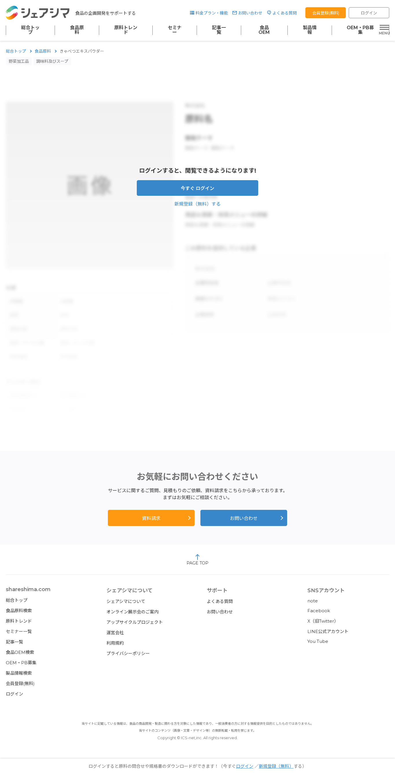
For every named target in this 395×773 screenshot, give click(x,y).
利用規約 (115, 643)
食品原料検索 (19, 610)
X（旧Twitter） (322, 621)
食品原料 (77, 30)
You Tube (317, 641)
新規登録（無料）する (197, 204)
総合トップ (30, 30)
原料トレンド (125, 30)
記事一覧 (219, 30)
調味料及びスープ (52, 61)
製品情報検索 (19, 673)
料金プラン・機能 (211, 13)
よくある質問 (284, 13)
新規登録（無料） (276, 766)
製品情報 (310, 30)
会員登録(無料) (325, 13)
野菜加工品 (19, 61)
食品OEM (264, 30)
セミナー (175, 30)
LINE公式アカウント (327, 631)
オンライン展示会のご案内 (132, 612)
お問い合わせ (250, 13)
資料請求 (151, 518)
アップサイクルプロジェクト (134, 622)
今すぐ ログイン (197, 188)
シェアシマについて (125, 601)
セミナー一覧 (19, 631)
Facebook (318, 610)
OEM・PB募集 (360, 30)
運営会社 (115, 632)
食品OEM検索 (20, 652)
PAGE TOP (197, 563)
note (312, 601)
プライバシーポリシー (128, 653)
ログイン (369, 13)
